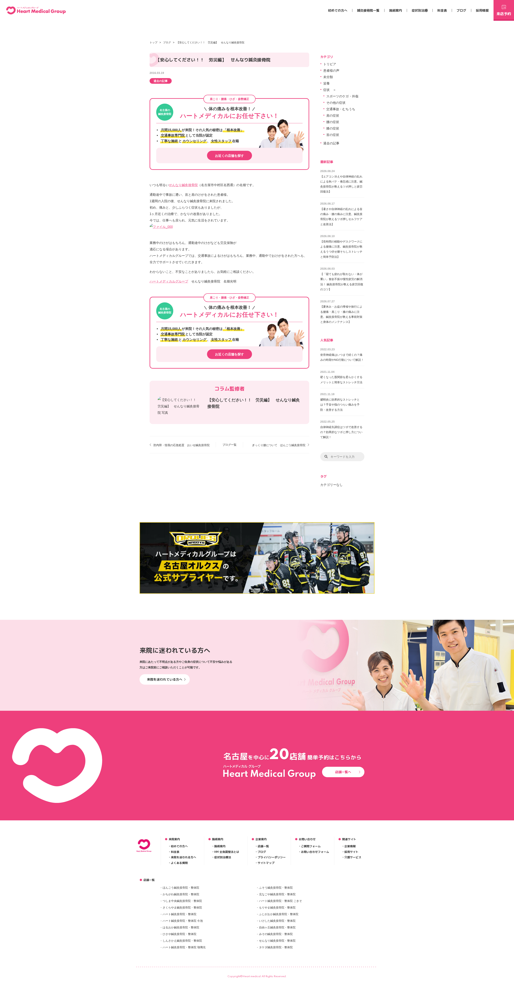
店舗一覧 (263, 846)
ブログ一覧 (229, 444)
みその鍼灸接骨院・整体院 (276, 934)
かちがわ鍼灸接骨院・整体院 (181, 894)
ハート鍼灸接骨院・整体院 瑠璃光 (184, 947)
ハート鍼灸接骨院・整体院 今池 (183, 920)
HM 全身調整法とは (226, 852)
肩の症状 (332, 115)
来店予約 (504, 13)
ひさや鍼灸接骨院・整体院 (179, 934)
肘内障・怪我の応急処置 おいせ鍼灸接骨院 (181, 445)
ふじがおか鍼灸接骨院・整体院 (278, 914)
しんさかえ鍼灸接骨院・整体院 (182, 940)
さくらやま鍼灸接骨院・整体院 (182, 907)
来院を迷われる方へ (183, 857)
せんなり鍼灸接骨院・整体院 (277, 940)
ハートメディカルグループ (169, 281)
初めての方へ (337, 10)
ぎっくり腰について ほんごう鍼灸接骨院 (278, 445)
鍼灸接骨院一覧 (368, 10)
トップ (153, 42)
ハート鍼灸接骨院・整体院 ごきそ (280, 900)
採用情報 (482, 10)
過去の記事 (161, 81)
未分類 (328, 77)
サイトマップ (266, 863)
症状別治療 (420, 10)
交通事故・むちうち (340, 109)
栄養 (326, 83)
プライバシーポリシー (272, 857)
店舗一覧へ (343, 772)
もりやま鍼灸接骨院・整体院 (277, 907)
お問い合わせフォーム (315, 852)
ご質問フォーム (311, 846)
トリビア (329, 64)
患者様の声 (331, 70)
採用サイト (351, 852)
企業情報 (350, 846)
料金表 (442, 10)
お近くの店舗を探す (229, 155)
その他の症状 (336, 102)
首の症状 (332, 135)
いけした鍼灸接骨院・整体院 (277, 920)
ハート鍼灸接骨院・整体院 (179, 914)
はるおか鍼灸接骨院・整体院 (181, 927)
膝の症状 (332, 128)
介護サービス (352, 857)
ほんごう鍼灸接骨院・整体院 (181, 887)
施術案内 (395, 10)
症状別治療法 (222, 857)
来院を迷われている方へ (164, 679)
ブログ (461, 10)
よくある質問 (179, 863)
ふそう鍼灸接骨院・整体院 (276, 887)
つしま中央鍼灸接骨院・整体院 (182, 900)
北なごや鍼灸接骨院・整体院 (277, 894)
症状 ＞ (329, 90)
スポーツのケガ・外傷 (342, 96)
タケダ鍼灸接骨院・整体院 (276, 947)
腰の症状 (332, 122)
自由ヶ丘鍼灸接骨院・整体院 (277, 927)
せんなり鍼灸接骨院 (183, 185)
